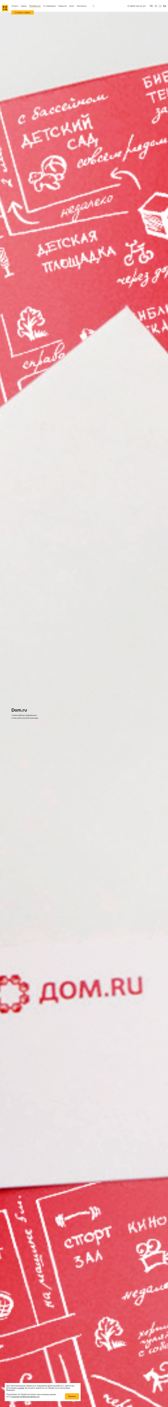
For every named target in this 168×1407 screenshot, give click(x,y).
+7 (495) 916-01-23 (136, 5)
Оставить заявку (22, 12)
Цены (24, 5)
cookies (20, 1388)
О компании (49, 5)
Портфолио (35, 5)
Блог (72, 5)
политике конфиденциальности (25, 1396)
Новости (62, 5)
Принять (72, 1396)
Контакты (81, 5)
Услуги (14, 5)
